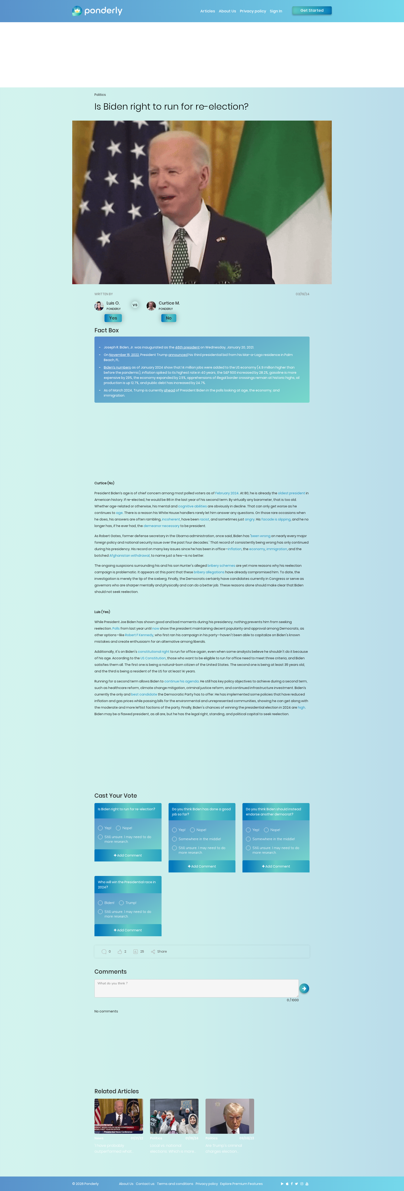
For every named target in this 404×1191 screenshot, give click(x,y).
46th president (187, 347)
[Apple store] (287, 1183)
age (119, 512)
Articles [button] (207, 11)
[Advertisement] (202, 54)
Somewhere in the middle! (200, 839)
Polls (116, 628)
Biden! (109, 902)
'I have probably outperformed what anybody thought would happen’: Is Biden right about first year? (117, 1148)
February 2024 (227, 493)
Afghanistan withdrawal (129, 555)
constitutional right (154, 651)
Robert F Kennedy (139, 635)
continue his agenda (181, 681)
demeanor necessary (162, 526)
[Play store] (282, 1183)
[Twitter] (296, 1183)
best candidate (144, 694)
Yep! (108, 828)
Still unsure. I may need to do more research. (128, 839)
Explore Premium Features (241, 1183)
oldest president (291, 493)
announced (178, 354)
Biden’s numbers (117, 367)
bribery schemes (221, 565)
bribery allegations (209, 572)
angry (250, 519)
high (301, 707)
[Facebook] (292, 1183)
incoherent (171, 519)
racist (204, 519)
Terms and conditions (175, 1183)
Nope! (127, 828)
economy (257, 549)
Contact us (145, 1183)
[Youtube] (307, 1183)
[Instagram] (301, 1183)
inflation (235, 549)
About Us (227, 11)
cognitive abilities (192, 506)
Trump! (131, 902)
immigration (277, 549)
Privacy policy (253, 11)
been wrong (261, 536)
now (155, 628)
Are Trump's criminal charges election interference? (224, 1148)
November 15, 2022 (124, 354)
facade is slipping (276, 519)
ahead (169, 390)
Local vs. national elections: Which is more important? (172, 1148)
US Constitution (153, 658)
